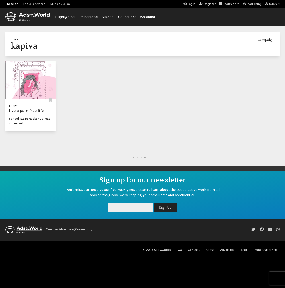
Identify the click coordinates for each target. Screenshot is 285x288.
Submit (274, 4)
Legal (243, 250)
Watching (254, 4)
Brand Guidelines (265, 250)
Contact (194, 250)
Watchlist (147, 17)
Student (108, 17)
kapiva (13, 106)
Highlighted (65, 17)
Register (210, 4)
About (210, 250)
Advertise (227, 250)
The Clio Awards (34, 4)
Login (191, 4)
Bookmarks (230, 4)
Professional (88, 17)
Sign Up (165, 207)
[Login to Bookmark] (50, 100)
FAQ (179, 250)
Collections (127, 17)
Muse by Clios (60, 4)
